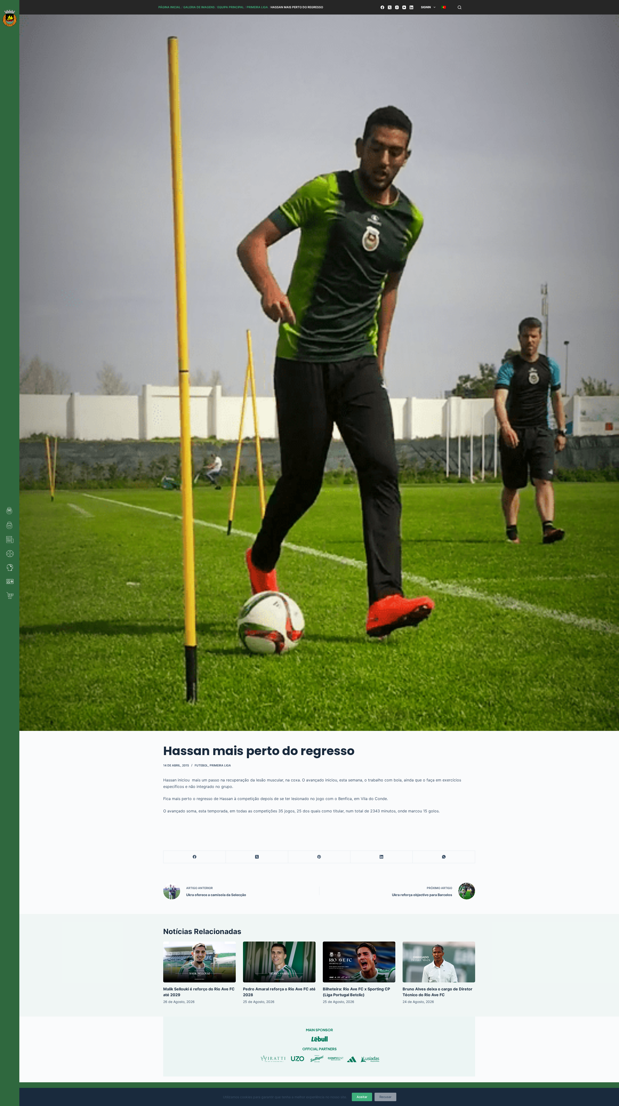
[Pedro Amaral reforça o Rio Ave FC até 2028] (279, 962)
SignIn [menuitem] (426, 7)
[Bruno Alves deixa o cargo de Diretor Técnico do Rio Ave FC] (439, 962)
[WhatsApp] (444, 857)
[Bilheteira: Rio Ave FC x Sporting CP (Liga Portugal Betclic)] (359, 962)
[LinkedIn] (411, 7)
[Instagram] (397, 7)
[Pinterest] (319, 857)
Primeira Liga (257, 7)
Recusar (385, 1097)
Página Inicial (169, 7)
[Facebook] (382, 7)
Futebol (201, 765)
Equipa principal (230, 7)
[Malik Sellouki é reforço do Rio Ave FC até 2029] (199, 962)
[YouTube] (404, 7)
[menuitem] (443, 7)
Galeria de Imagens (199, 7)
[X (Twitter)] (389, 7)
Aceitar (362, 1097)
